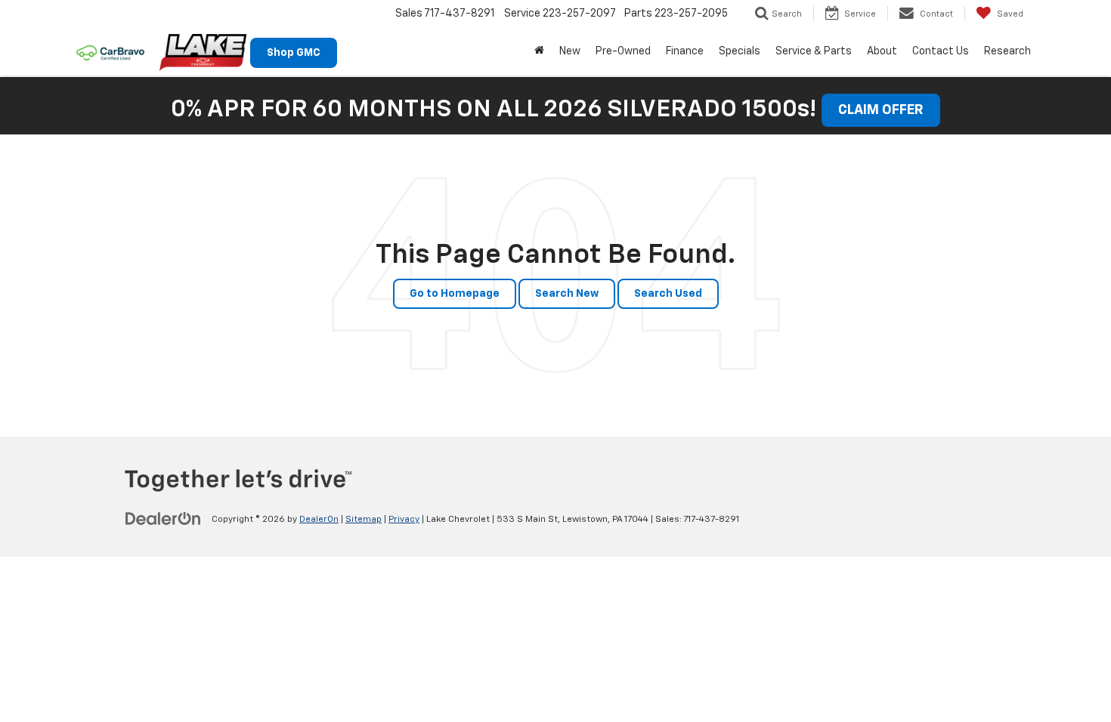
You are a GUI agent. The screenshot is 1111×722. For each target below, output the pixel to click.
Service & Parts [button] (813, 51)
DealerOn (319, 519)
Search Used (668, 293)
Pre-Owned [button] (623, 51)
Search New (567, 293)
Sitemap (363, 519)
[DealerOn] (163, 519)
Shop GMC (293, 53)
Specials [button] (739, 51)
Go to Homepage (455, 293)
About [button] (882, 51)
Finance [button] (685, 51)
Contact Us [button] (940, 51)
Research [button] (1007, 51)
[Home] (539, 51)
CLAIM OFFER (881, 110)
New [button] (569, 51)
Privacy (403, 519)
